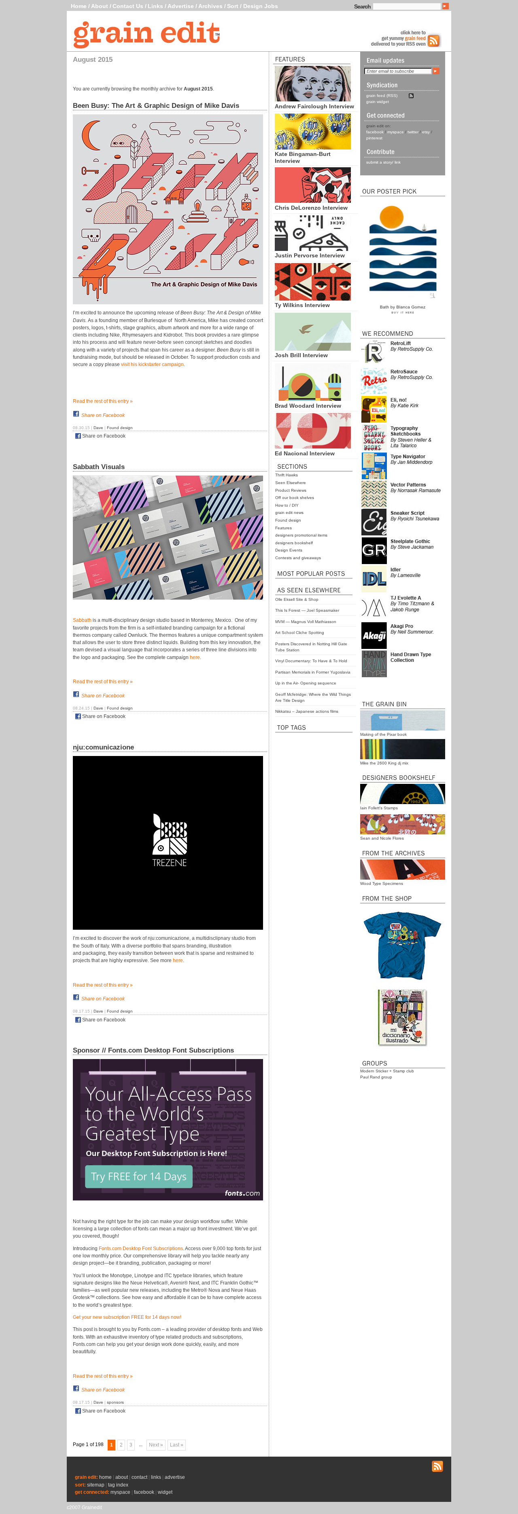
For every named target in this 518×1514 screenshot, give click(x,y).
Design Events (288, 550)
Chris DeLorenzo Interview (311, 207)
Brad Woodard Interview (308, 405)
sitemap (95, 1485)
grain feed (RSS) (381, 95)
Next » (156, 1445)
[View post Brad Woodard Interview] (313, 399)
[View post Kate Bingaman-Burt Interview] (313, 147)
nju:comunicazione (103, 747)
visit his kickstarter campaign (152, 364)
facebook (375, 132)
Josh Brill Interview (301, 355)
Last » (176, 1445)
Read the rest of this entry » (103, 401)
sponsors (115, 1402)
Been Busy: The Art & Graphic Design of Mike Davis (156, 105)
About (99, 6)
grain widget (377, 101)
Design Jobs (260, 6)
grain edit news (289, 512)
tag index (118, 1485)
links (156, 1477)
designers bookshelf (294, 543)
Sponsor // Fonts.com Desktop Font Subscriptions (153, 1050)
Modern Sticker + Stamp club (387, 1071)
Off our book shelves (294, 497)
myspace (395, 132)
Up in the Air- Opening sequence (305, 683)
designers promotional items (301, 535)
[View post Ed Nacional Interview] (313, 446)
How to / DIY (287, 505)
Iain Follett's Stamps (379, 808)
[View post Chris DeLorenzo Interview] (313, 201)
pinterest (374, 138)
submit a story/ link (383, 162)
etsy (426, 132)
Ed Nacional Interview (305, 453)
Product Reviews (290, 490)
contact (139, 1477)
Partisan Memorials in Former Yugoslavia (312, 672)
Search (362, 6)
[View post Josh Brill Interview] (313, 348)
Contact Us (128, 6)
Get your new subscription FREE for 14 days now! (127, 1317)
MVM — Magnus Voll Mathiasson (305, 621)
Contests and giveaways (298, 558)
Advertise (181, 6)
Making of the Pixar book (383, 734)
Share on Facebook (103, 415)
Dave (98, 427)
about (121, 1477)
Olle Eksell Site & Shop (296, 599)
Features (283, 528)
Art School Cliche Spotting (299, 632)
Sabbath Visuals (99, 467)
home (105, 1477)
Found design (288, 520)
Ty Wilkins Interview (302, 305)
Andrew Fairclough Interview (314, 106)
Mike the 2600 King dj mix (384, 763)
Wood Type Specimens (381, 883)
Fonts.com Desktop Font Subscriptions (141, 1248)
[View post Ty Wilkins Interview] (313, 298)
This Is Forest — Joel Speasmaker (307, 610)
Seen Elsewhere (290, 482)
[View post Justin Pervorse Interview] (313, 249)
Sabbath (82, 620)
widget (165, 1492)
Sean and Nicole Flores (382, 838)
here (195, 657)
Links (155, 6)
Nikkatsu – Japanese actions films (306, 711)
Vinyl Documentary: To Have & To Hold (311, 661)
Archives (210, 6)
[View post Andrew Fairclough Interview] (313, 99)
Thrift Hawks (286, 475)
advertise (175, 1477)
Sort (232, 6)
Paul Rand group (376, 1077)
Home (79, 6)
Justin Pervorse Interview (310, 255)
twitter (413, 132)
